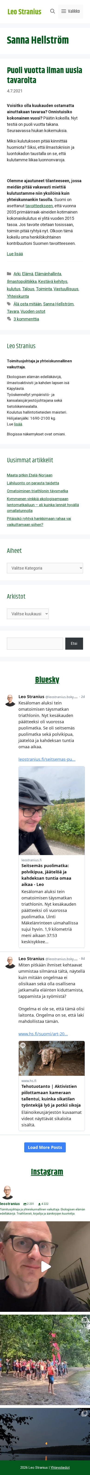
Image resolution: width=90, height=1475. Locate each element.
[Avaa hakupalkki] (52, 12)
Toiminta (44, 288)
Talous (28, 288)
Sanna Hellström (58, 303)
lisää (18, 424)
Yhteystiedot (60, 1467)
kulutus (14, 288)
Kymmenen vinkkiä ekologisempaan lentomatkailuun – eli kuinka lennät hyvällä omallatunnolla (43, 504)
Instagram (47, 1172)
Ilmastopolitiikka (22, 281)
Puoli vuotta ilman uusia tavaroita (44, 75)
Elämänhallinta (48, 273)
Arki (17, 273)
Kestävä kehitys (52, 281)
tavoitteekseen (39, 205)
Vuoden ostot (33, 311)
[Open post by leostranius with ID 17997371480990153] (45, 1266)
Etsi (74, 643)
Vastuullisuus (66, 288)
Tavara (13, 311)
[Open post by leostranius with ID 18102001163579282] (45, 1360)
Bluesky (47, 680)
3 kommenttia (26, 319)
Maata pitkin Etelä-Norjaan (29, 475)
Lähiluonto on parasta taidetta (33, 483)
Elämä (27, 273)
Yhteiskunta (18, 296)
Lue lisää (15, 253)
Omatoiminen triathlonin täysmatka (37, 491)
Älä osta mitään (28, 303)
